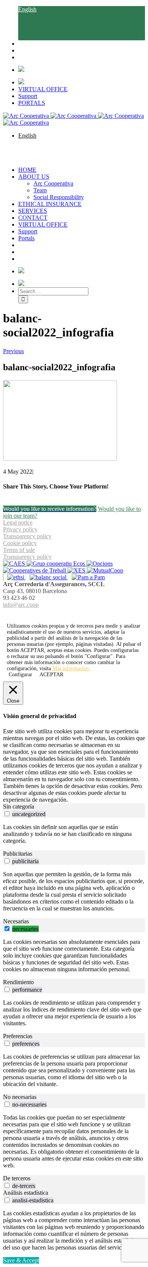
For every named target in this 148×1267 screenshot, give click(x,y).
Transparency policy (27, 536)
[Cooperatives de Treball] (35, 570)
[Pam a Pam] (86, 577)
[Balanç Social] (47, 577)
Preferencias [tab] (17, 1036)
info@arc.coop (21, 604)
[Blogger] (78, 613)
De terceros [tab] (16, 1178)
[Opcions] (100, 563)
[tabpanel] (74, 834)
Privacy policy (20, 529)
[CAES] (15, 563)
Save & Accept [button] (21, 1260)
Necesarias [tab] (16, 921)
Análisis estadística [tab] (25, 1192)
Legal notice (18, 522)
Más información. (71, 668)
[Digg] (70, 613)
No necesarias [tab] (19, 1097)
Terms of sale (19, 550)
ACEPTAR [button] (32, 650)
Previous (13, 351)
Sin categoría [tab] (18, 806)
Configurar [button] (20, 674)
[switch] (7, 813)
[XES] (77, 570)
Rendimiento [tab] (18, 982)
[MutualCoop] (105, 570)
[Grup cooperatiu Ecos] (57, 563)
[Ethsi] (14, 577)
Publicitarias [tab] (17, 853)
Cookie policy (20, 543)
